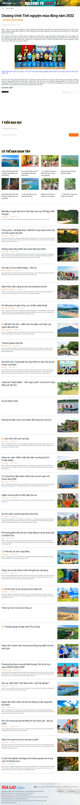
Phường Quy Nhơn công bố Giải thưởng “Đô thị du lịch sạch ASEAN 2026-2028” (26, 665)
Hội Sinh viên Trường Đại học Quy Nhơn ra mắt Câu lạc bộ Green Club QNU (28, 363)
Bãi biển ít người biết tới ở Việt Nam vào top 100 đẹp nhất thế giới (28, 212)
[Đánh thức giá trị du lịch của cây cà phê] (67, 745)
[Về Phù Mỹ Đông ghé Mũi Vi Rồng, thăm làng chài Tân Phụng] (10, 162)
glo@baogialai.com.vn (10, 795)
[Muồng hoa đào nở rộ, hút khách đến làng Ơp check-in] (67, 425)
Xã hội (3, 538)
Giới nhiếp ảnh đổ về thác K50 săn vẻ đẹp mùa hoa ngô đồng (10, 196)
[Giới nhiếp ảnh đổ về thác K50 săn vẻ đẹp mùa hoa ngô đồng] (10, 185)
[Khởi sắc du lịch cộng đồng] (67, 557)
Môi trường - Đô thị (6, 670)
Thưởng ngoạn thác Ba (12, 343)
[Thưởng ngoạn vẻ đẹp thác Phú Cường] (67, 632)
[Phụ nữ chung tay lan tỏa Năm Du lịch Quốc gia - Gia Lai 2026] (67, 726)
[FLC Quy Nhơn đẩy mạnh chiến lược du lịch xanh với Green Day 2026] (67, 482)
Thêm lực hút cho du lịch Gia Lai (16, 607)
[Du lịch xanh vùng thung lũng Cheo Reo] (67, 519)
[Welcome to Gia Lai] (40, 3)
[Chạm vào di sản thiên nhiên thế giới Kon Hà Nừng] (67, 576)
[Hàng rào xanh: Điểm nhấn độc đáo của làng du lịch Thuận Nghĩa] (67, 463)
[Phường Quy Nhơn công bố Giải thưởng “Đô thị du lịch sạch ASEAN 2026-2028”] (67, 670)
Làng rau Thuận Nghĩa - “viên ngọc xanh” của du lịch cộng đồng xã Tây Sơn (28, 383)
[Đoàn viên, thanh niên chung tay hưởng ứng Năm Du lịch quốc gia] (67, 651)
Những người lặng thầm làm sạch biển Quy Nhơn (24, 249)
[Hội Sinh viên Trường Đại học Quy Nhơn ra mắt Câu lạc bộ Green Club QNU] (67, 367)
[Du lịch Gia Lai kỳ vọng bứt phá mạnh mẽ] (67, 595)
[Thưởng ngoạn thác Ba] (67, 349)
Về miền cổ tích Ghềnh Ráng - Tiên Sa (19, 267)
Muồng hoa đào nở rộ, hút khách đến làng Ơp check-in (27, 419)
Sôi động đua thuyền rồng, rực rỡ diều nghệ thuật (24, 305)
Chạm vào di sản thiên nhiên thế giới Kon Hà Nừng (25, 570)
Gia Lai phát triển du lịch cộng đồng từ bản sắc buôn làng (29, 173)
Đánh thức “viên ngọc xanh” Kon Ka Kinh (69, 195)
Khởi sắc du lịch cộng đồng (17, 551)
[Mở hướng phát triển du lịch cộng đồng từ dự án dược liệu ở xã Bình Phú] (67, 538)
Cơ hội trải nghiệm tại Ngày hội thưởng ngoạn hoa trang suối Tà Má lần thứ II (27, 759)
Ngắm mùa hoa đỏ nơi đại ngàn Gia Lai (19, 495)
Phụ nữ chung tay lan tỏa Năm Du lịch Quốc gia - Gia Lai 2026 (27, 722)
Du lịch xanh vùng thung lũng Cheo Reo (20, 513)
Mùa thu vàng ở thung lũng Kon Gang (68, 172)
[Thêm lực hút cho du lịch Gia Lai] (67, 613)
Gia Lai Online (13, 787)
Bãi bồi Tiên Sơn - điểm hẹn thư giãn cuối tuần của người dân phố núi (26, 325)
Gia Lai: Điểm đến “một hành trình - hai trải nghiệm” (25, 683)
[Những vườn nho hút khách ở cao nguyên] (50, 185)
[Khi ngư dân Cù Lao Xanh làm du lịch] (30, 185)
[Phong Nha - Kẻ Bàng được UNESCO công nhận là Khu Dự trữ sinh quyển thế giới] (67, 236)
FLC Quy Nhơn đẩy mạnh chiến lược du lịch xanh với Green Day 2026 (25, 477)
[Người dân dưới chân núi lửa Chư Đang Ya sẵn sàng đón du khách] (67, 707)
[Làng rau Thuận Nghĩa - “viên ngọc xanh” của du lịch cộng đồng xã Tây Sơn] (67, 388)
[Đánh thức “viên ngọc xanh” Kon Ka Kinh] (70, 185)
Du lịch (3, 707)
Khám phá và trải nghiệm (8, 289)
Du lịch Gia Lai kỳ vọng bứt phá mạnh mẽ (23, 589)
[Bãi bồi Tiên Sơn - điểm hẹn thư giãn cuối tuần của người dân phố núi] (67, 330)
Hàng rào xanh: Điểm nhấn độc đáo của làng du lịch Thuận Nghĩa (25, 458)
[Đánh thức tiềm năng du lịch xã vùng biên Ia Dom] (67, 292)
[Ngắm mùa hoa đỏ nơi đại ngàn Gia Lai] (67, 501)
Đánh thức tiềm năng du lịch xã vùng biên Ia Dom (24, 286)
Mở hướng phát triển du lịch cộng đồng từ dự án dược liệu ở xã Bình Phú (28, 534)
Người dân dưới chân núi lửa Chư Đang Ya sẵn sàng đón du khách (27, 703)
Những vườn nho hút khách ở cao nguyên (48, 195)
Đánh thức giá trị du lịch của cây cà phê (20, 739)
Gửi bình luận (73, 135)
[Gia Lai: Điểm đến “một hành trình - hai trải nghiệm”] (67, 689)
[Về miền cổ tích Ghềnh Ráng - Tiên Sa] (67, 273)
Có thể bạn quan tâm (16, 151)
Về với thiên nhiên (10, 401)
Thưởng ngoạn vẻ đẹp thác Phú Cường (22, 626)
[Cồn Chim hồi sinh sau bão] (67, 444)
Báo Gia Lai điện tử (9, 3)
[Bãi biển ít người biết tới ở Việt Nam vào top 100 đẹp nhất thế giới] (67, 217)
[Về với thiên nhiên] (67, 406)
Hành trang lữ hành (7, 270)
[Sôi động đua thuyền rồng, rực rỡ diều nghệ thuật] (67, 311)
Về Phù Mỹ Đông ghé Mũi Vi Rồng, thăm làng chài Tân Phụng (10, 173)
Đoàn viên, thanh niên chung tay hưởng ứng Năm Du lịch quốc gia (28, 647)
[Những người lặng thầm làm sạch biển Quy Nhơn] (67, 254)
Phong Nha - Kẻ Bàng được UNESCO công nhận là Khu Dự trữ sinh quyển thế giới (28, 231)
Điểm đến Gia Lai (6, 345)
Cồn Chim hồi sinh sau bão (16, 438)
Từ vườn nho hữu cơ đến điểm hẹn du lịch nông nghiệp (48, 173)
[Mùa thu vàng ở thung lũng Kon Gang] (70, 162)
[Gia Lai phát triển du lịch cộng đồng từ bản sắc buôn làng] (30, 162)
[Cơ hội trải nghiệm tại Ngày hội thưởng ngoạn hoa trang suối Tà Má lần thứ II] (67, 764)
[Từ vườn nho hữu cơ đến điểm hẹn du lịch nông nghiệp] (50, 162)
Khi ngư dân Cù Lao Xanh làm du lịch (28, 195)
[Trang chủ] (3, 9)
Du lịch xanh (10, 8)
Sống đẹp (4, 367)
